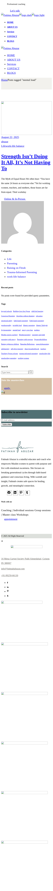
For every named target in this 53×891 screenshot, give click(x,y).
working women (23, 358)
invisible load (17, 325)
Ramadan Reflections (27, 344)
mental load (17, 330)
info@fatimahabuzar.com (13, 568)
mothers (37, 330)
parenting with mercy (8, 339)
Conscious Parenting (8, 316)
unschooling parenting (8, 358)
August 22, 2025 (10, 137)
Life (3, 145)
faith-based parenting (21, 320)
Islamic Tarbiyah (42, 325)
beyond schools (6, 311)
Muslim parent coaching (9, 335)
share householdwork (32, 349)
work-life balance (15, 145)
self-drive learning (17, 349)
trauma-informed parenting (28, 353)
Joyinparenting (6, 330)
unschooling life (44, 353)
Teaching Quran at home (9, 353)
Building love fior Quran (21, 311)
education (39, 316)
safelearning (5, 349)
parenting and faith (38, 335)
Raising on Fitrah (16, 267)
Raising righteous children (10, 344)
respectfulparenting (42, 344)
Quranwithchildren (40, 339)
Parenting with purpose (25, 339)
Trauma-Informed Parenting (22, 272)
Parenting (12, 263)
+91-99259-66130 (9, 575)
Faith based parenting (36, 320)
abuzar (4, 141)
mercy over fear (27, 330)
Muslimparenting (25, 335)
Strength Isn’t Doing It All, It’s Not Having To (25, 162)
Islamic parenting (29, 325)
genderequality (6, 325)
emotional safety (6, 320)
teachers (43, 349)
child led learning (37, 311)
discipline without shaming (25, 316)
